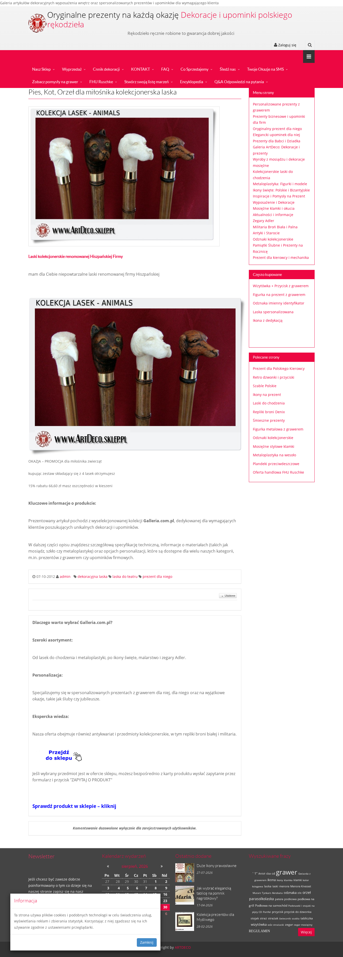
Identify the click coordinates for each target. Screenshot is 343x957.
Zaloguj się (286, 45)
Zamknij (146, 942)
